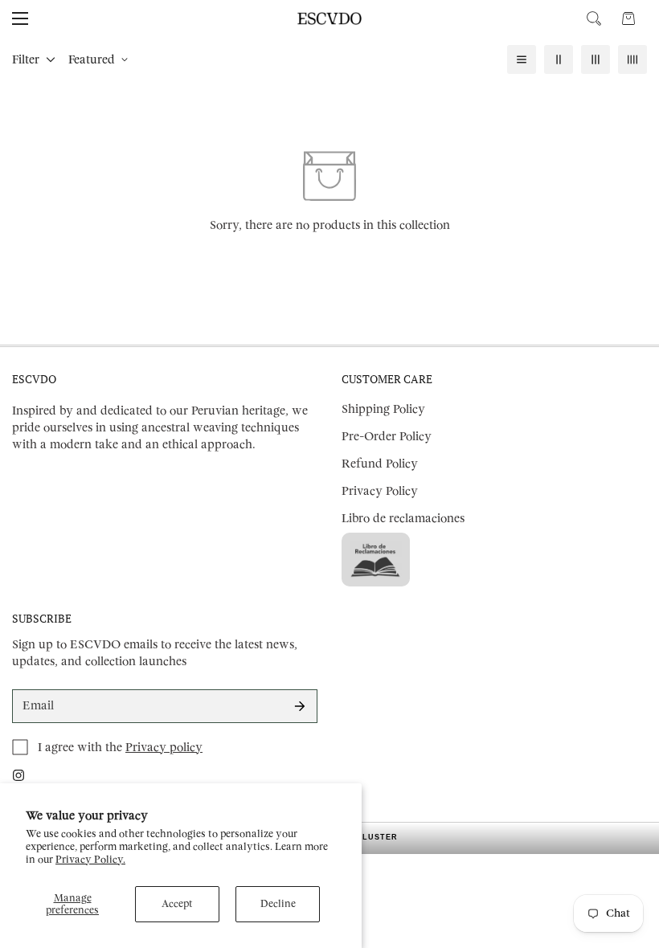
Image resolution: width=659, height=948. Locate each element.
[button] (628, 18)
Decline (278, 903)
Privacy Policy (380, 491)
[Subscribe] (299, 706)
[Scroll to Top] (627, 860)
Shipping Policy (383, 409)
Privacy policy (164, 747)
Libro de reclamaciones (403, 518)
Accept (177, 903)
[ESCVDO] (329, 18)
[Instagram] (18, 775)
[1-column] (521, 59)
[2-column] (558, 59)
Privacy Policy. (90, 859)
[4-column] (632, 59)
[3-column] (595, 59)
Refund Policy (380, 464)
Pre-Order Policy (387, 436)
